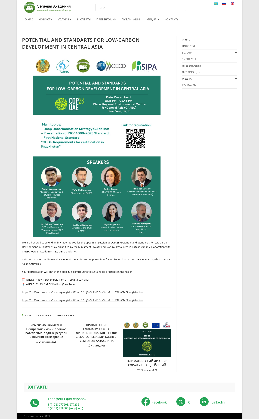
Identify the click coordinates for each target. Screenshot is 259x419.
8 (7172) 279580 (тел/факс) (65, 408)
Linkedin (218, 402)
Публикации (131, 19)
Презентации (106, 19)
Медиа (152, 19)
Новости (46, 19)
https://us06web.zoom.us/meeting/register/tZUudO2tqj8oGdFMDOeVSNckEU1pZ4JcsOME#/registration (82, 292)
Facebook (159, 402)
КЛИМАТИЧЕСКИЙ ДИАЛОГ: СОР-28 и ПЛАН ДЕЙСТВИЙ (147, 363)
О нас (29, 19)
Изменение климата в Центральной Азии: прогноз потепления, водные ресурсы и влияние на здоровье (46, 331)
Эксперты (84, 19)
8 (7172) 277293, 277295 (63, 404)
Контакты (172, 19)
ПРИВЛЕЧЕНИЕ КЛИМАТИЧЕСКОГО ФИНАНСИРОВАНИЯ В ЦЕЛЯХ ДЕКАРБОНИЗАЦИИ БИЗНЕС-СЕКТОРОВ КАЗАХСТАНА (97, 333)
